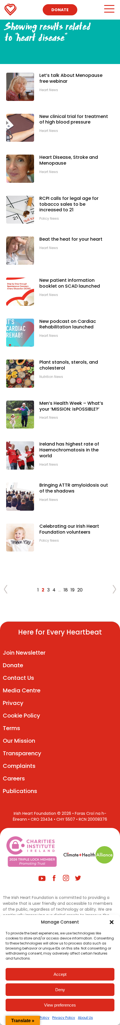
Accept (60, 974)
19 (73, 590)
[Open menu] (109, 11)
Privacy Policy (63, 1017)
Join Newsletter (24, 653)
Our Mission (19, 741)
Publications (20, 791)
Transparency (22, 753)
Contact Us (18, 678)
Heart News (48, 90)
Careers (14, 778)
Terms (11, 728)
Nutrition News (51, 377)
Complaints (19, 766)
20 (80, 590)
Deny (60, 989)
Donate (60, 10)
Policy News (49, 218)
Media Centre (21, 690)
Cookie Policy (21, 715)
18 (66, 590)
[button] (111, 922)
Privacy (13, 703)
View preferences (60, 1005)
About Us (85, 1017)
